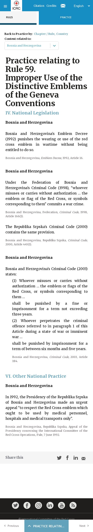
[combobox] (7, 45)
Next (82, 526)
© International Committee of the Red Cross (46, 519)
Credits (51, 5)
